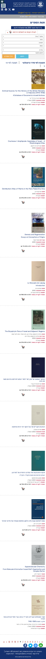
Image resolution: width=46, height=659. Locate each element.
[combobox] (23, 36)
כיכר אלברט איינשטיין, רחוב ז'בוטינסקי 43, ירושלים (20, 651)
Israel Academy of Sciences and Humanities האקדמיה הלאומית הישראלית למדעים (28, 4)
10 (15, 642)
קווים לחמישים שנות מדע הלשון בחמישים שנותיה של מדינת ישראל (23, 521)
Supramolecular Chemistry (35, 567)
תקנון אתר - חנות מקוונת (14, 654)
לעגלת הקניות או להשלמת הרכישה (23, 32)
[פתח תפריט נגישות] (2, 2)
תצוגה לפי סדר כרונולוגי (33, 62)
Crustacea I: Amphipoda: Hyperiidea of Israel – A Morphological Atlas (26, 142)
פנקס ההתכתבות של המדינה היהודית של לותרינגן (28, 473)
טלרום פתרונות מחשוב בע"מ (23, 657)
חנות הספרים (24, 16)
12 (9, 642)
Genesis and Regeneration (35, 235)
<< (42, 642)
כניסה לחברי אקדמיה (38, 13)
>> (4, 642)
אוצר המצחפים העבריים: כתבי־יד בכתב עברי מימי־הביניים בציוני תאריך (24, 618)
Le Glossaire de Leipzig (36, 283)
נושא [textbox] (41, 46)
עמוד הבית (41, 16)
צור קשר (27, 13)
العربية (28, 15)
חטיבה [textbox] (41, 43)
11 (12, 642)
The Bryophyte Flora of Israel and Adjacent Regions (25, 331)
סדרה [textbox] (41, 50)
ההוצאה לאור (33, 16)
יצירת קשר (36, 654)
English (21, 13)
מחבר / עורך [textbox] (39, 36)
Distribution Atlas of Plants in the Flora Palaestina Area (23, 189)
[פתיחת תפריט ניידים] (3, 6)
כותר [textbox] (41, 39)
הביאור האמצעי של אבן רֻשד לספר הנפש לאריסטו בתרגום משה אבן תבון (24, 380)
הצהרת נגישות (26, 654)
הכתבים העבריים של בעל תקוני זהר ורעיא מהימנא (28, 427)
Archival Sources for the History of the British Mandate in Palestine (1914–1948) (23, 92)
